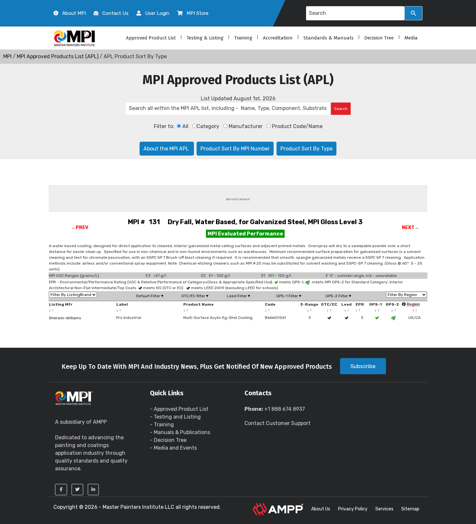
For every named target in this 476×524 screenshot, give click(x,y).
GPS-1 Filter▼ (289, 296)
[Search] (413, 13)
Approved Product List (151, 38)
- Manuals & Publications (180, 432)
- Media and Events (173, 448)
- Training (162, 424)
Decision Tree (379, 38)
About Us (320, 509)
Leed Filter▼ (239, 296)
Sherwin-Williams (65, 318)
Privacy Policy (353, 509)
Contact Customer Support (277, 423)
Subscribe (363, 366)
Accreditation (278, 38)
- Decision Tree (168, 440)
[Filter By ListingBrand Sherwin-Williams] (73, 295)
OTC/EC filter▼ (195, 296)
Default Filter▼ (150, 296)
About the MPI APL (166, 149)
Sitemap (410, 509)
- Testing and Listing (175, 417)
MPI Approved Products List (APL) (57, 56)
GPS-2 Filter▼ (338, 296)
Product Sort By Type (306, 149)
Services (384, 509)
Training (243, 38)
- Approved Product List (179, 409)
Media (411, 38)
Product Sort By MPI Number (235, 149)
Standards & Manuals (328, 38)
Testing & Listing (205, 38)
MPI (7, 56)
